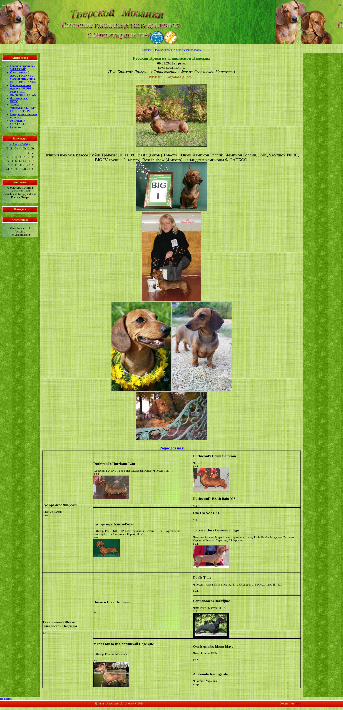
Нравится (6, 698)
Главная (146, 49)
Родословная (171, 448)
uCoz (298, 703)
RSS (339, 5)
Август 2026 (20, 144)
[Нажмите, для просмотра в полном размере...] (171, 146)
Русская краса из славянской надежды (178, 49)
